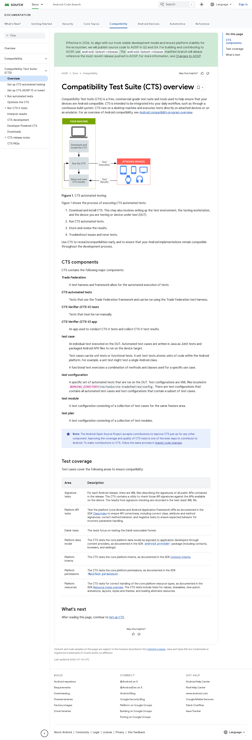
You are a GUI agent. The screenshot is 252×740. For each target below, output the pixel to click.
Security (67, 23)
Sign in (243, 4)
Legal (96, 732)
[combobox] (176, 4)
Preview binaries (63, 699)
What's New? (12, 23)
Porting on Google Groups (135, 717)
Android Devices (149, 23)
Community (82, 732)
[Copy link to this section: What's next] (90, 609)
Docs (35, 4)
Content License (156, 649)
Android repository (65, 681)
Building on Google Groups (136, 711)
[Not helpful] (207, 73)
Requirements (62, 687)
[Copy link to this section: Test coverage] (95, 461)
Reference (202, 23)
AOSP (65, 73)
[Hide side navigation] (44, 733)
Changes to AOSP (188, 56)
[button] (22, 59)
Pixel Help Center (196, 687)
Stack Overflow (195, 705)
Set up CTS (116, 617)
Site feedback (136, 732)
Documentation (17, 15)
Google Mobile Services (199, 699)
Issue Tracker (193, 711)
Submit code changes (168, 443)
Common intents (180, 557)
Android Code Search (67, 4)
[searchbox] (24, 36)
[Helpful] (202, 73)
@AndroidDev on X (131, 687)
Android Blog (127, 693)
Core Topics (91, 23)
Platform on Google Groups (136, 705)
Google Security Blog (132, 699)
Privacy (120, 732)
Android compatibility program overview (165, 112)
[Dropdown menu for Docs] (44, 4)
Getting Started (41, 23)
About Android (63, 732)
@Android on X (129, 681)
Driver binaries (62, 711)
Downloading (62, 693)
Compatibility (118, 23)
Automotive (177, 23)
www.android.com (197, 693)
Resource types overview (108, 587)
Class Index (100, 513)
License (107, 732)
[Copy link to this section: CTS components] (102, 262)
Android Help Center (198, 681)
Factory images (63, 705)
